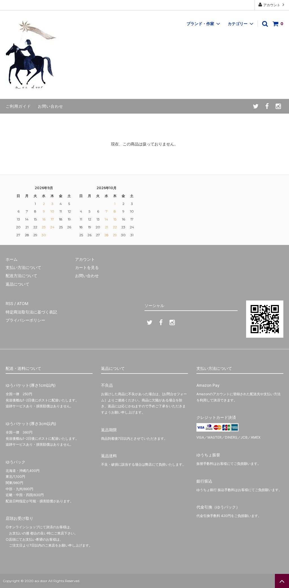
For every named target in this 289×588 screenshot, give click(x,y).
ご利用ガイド (18, 106)
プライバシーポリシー (25, 320)
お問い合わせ (50, 106)
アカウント (271, 5)
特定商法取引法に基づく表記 (31, 312)
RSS (9, 303)
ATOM (22, 303)
